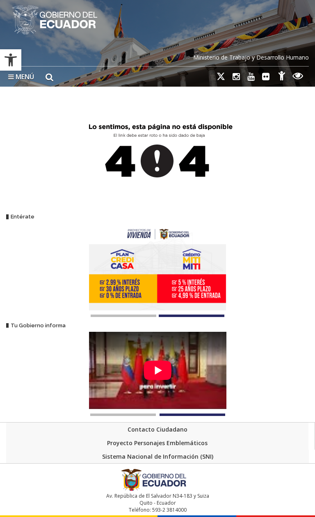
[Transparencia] (298, 77)
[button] (10, 60)
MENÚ (24, 76)
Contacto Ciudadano (157, 429)
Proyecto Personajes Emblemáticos (157, 443)
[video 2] (192, 415)
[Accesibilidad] (281, 77)
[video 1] (123, 415)
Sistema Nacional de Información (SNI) (157, 456)
